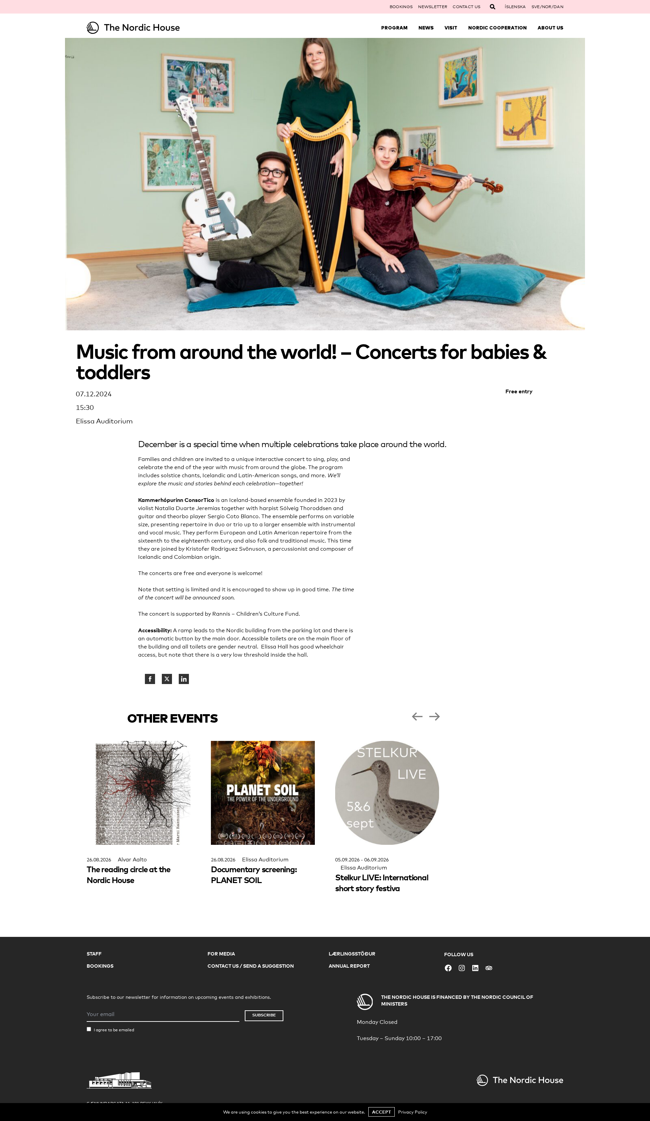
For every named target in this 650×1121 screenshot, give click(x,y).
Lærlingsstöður (352, 954)
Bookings (401, 6)
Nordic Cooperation (497, 28)
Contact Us (466, 6)
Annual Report (349, 966)
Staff (94, 954)
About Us (550, 28)
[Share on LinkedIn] (184, 679)
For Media (221, 954)
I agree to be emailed (114, 1030)
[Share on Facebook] (150, 679)
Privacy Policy (412, 1112)
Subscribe (264, 1014)
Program (394, 28)
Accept (381, 1112)
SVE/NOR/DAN (547, 6)
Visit (451, 28)
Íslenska (515, 6)
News (426, 28)
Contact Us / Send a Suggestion (251, 966)
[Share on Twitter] (167, 679)
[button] (417, 716)
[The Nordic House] (146, 28)
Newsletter (432, 6)
